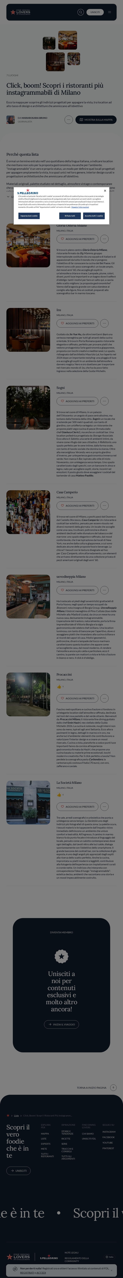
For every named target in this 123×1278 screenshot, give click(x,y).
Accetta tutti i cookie (94, 216)
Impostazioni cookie (29, 216)
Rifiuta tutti (70, 216)
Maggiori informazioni (80, 207)
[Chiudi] (105, 190)
